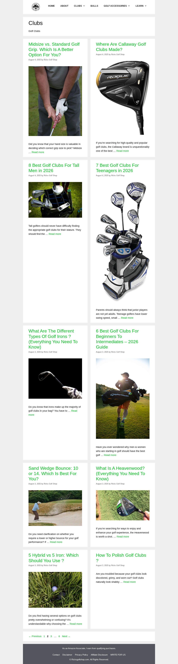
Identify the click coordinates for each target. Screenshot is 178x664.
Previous (35, 636)
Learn (140, 6)
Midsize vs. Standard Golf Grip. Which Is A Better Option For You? (54, 49)
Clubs (78, 6)
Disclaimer (67, 655)
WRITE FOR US (118, 655)
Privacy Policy (81, 655)
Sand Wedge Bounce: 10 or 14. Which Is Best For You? (53, 473)
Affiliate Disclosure (99, 655)
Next (66, 636)
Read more (38, 152)
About (64, 6)
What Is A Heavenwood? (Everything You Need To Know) (120, 473)
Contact (56, 655)
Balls (94, 6)
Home (51, 6)
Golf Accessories (115, 6)
